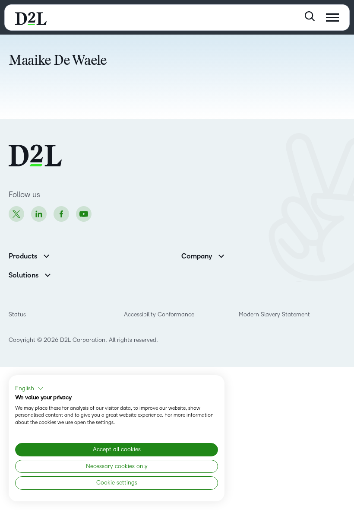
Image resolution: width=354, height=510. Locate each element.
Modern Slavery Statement (274, 314)
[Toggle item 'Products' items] (46, 255)
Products (23, 256)
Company (196, 256)
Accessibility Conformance (159, 314)
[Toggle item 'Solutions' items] (48, 274)
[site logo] (31, 17)
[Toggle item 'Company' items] (221, 255)
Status (17, 314)
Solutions (23, 275)
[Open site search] (310, 16)
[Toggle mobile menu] (332, 17)
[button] (29, 388)
